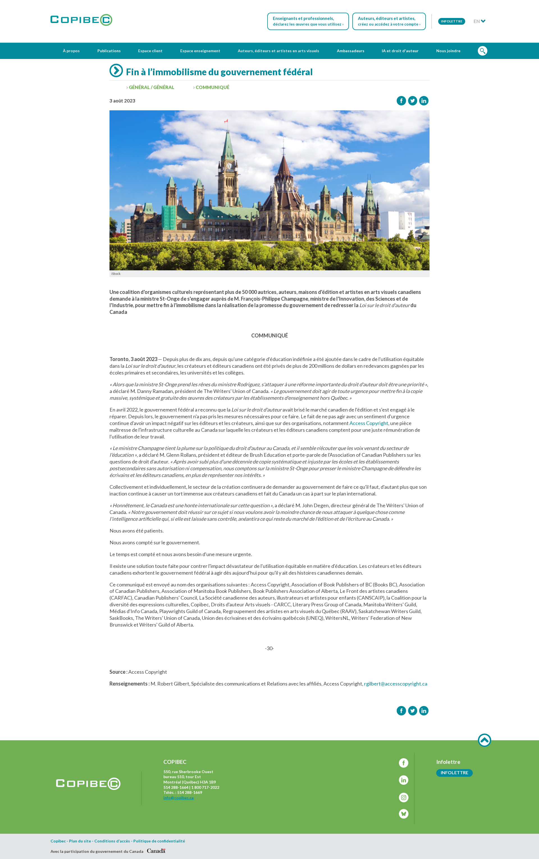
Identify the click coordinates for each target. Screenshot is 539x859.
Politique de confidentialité (159, 841)
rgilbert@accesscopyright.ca (395, 683)
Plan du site (80, 841)
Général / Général (151, 87)
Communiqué (212, 87)
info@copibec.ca (178, 797)
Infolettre (451, 21)
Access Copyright (369, 423)
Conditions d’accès (112, 841)
